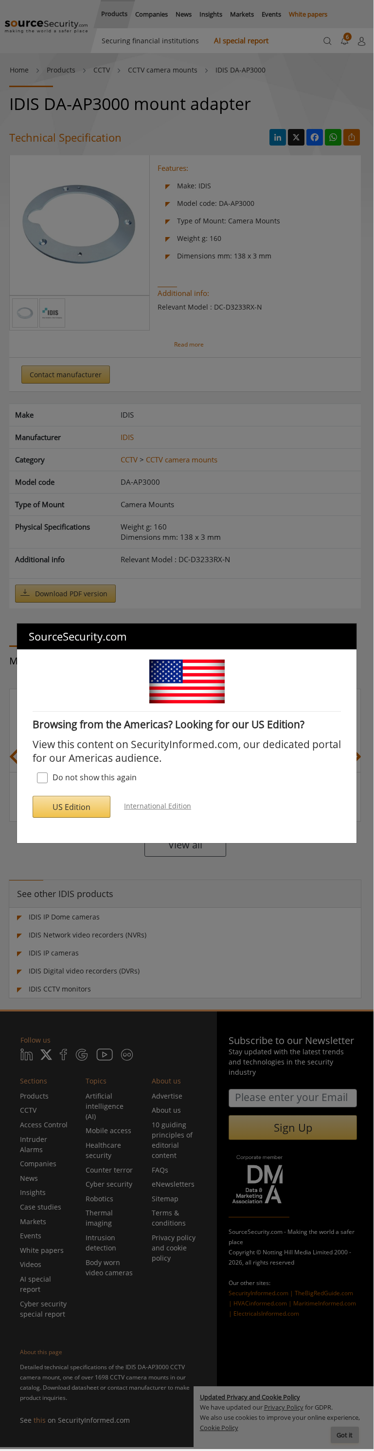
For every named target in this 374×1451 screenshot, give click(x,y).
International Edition (157, 805)
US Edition (71, 807)
